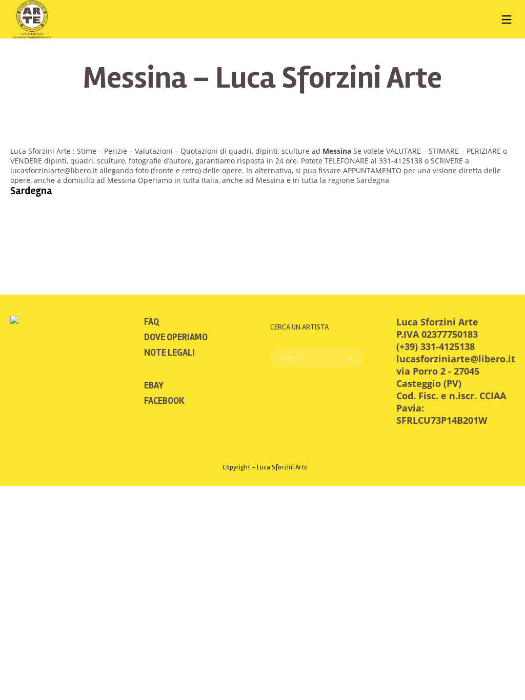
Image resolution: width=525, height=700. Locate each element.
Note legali (169, 352)
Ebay (154, 385)
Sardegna (31, 190)
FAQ (151, 321)
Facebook (164, 400)
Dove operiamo (176, 337)
